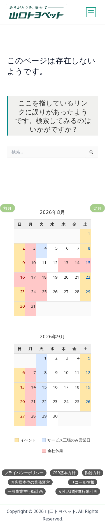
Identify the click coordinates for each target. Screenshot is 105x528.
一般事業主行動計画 (25, 491)
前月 (7, 208)
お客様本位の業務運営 (30, 482)
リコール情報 (82, 482)
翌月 (97, 208)
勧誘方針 (93, 472)
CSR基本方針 (64, 472)
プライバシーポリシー (24, 472)
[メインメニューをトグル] (91, 12)
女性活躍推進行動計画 (77, 491)
